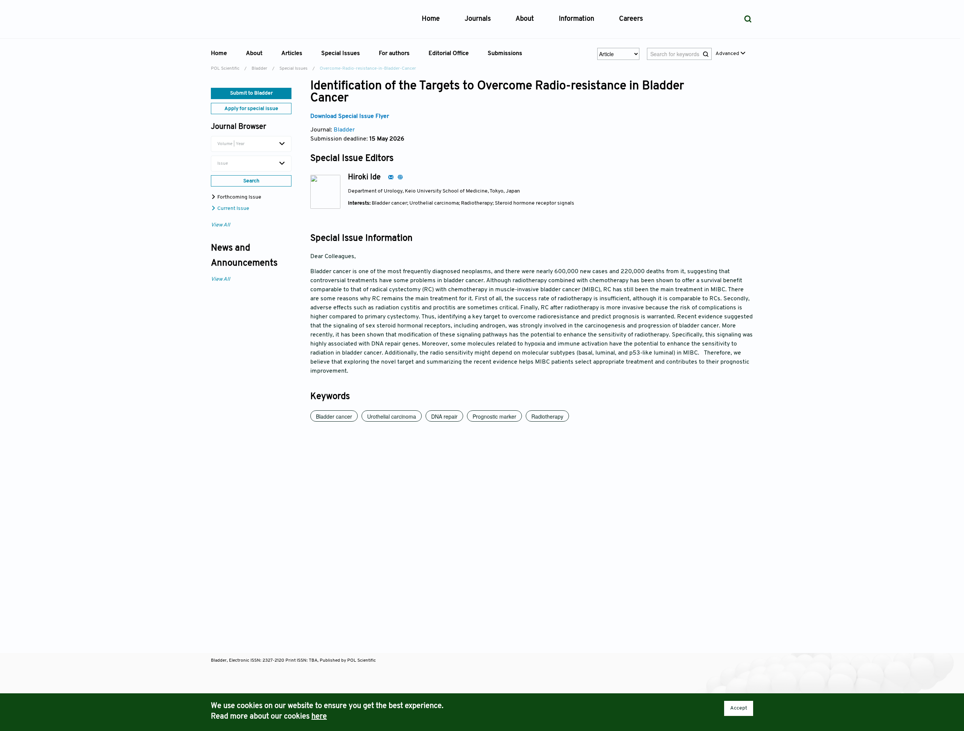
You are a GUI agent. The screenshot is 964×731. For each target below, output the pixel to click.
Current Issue (232, 208)
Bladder (259, 68)
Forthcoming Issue (238, 197)
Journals (478, 19)
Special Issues (293, 68)
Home (431, 19)
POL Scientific (225, 68)
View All (220, 225)
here (319, 716)
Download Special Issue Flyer (349, 116)
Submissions (505, 53)
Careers (631, 19)
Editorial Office (449, 53)
